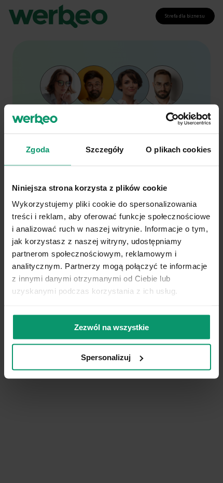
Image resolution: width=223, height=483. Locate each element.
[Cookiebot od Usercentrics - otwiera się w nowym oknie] (165, 119)
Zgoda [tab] (37, 149)
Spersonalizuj (106, 357)
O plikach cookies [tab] (178, 149)
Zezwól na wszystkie (111, 326)
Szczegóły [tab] (104, 149)
